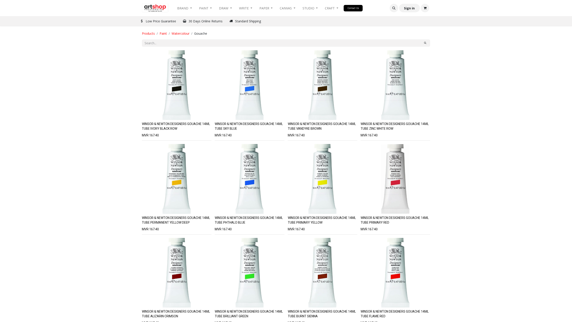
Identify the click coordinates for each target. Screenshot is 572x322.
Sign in (409, 8)
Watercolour (180, 33)
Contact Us (353, 8)
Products (148, 33)
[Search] (425, 43)
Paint (163, 33)
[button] (394, 8)
